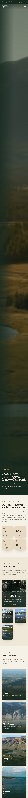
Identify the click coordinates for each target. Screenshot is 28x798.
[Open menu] (24, 6)
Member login (20, 2)
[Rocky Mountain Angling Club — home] (5, 6)
